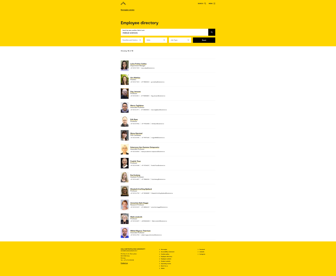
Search (200, 3)
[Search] (205, 3)
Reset (204, 40)
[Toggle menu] (214, 3)
